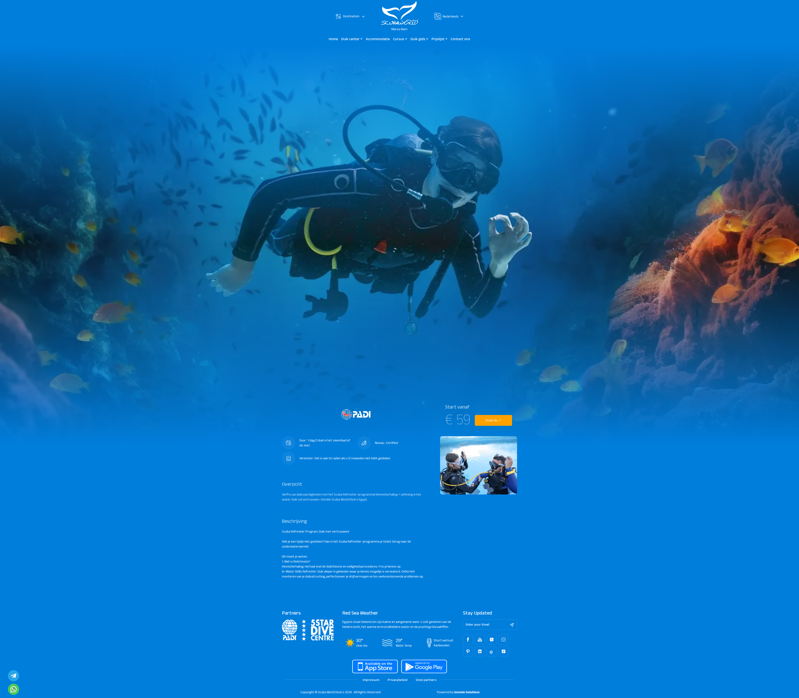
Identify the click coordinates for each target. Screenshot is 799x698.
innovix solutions (467, 692)
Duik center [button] (350, 39)
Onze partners (426, 680)
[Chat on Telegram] (13, 675)
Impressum (371, 680)
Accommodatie (378, 39)
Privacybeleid (397, 680)
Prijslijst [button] (438, 39)
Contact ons (460, 39)
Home (333, 39)
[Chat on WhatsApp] (13, 689)
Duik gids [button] (418, 39)
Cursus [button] (399, 39)
